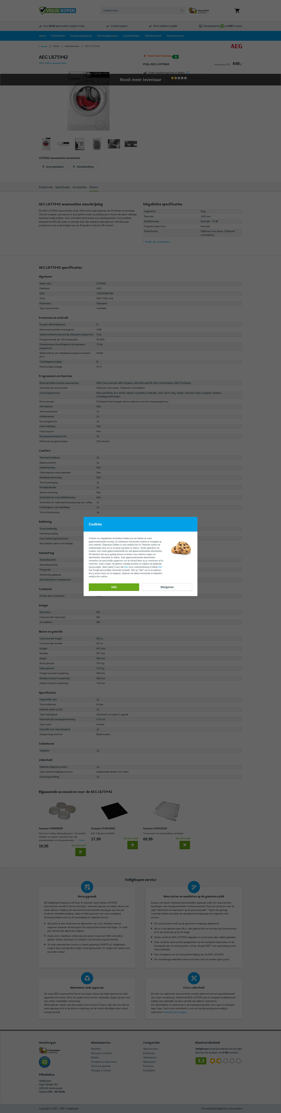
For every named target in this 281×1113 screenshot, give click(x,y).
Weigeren (167, 587)
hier (126, 567)
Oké (114, 587)
